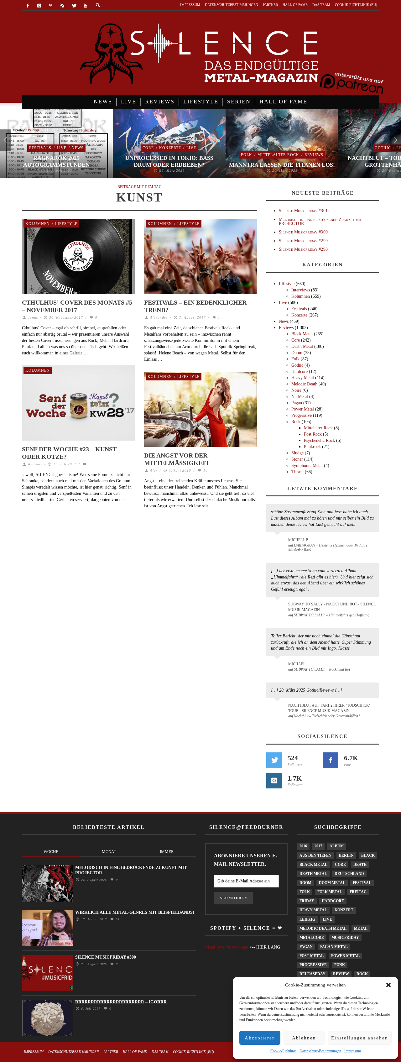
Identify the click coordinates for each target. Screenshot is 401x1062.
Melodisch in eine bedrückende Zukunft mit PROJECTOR (320, 221)
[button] (388, 985)
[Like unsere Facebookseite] (330, 760)
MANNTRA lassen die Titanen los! (282, 165)
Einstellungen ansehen (359, 1037)
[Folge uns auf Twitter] (274, 760)
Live (61, 148)
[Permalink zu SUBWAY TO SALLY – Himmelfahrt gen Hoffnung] (278, 608)
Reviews (314, 155)
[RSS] (62, 6)
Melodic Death (304, 384)
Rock (295, 421)
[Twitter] (74, 6)
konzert (344, 910)
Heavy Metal (302, 377)
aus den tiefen (315, 855)
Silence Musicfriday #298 (303, 249)
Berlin (346, 855)
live (327, 919)
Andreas (35, 464)
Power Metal (302, 409)
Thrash (297, 471)
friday (306, 901)
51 (117, 919)
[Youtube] (85, 6)
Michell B (298, 540)
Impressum (352, 1051)
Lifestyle (66, 224)
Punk (339, 965)
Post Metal (311, 956)
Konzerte (170, 148)
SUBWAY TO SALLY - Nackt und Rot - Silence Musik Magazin (332, 607)
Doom (296, 352)
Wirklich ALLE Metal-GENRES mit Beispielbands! (134, 912)
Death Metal (302, 346)
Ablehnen (304, 1037)
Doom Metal (332, 883)
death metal (313, 873)
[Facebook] (28, 6)
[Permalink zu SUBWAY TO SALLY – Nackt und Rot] (278, 667)
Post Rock (313, 434)
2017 (318, 846)
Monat (109, 851)
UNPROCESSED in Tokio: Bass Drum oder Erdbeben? (169, 161)
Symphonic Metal (307, 465)
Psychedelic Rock (319, 440)
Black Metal (302, 334)
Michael (296, 664)
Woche (51, 851)
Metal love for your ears (226, 947)
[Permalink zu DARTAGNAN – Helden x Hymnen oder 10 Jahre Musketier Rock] (278, 543)
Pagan (296, 402)
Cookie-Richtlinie (283, 1051)
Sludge (297, 453)
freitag (358, 892)
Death (360, 864)
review (341, 974)
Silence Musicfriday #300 (303, 232)
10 (205, 470)
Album (337, 846)
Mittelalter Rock (278, 155)
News (78, 148)
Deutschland (349, 873)
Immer (167, 851)
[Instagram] (39, 6)
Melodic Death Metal (322, 928)
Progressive (301, 415)
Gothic (383, 148)
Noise (296, 390)
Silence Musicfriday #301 (303, 210)
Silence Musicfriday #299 (303, 240)
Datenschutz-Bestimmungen (320, 1051)
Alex (154, 470)
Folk (246, 155)
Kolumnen (37, 224)
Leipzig (307, 919)
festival (362, 883)
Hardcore (299, 371)
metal (360, 928)
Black (368, 855)
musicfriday (345, 937)
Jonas (33, 317)
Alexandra (159, 317)
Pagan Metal (334, 946)
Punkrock (312, 446)
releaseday (312, 974)
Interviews (300, 290)
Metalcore (311, 937)
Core (148, 148)
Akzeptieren (260, 1037)
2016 (303, 846)
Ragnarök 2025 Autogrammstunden (56, 161)
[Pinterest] (51, 6)
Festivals (40, 148)
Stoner (297, 459)
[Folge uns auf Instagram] (274, 780)
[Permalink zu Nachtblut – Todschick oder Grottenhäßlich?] (278, 709)
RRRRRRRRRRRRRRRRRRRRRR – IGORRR (121, 1002)
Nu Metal (299, 396)
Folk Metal (329, 892)
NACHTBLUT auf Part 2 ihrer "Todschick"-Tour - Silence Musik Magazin (330, 708)
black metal (313, 864)
